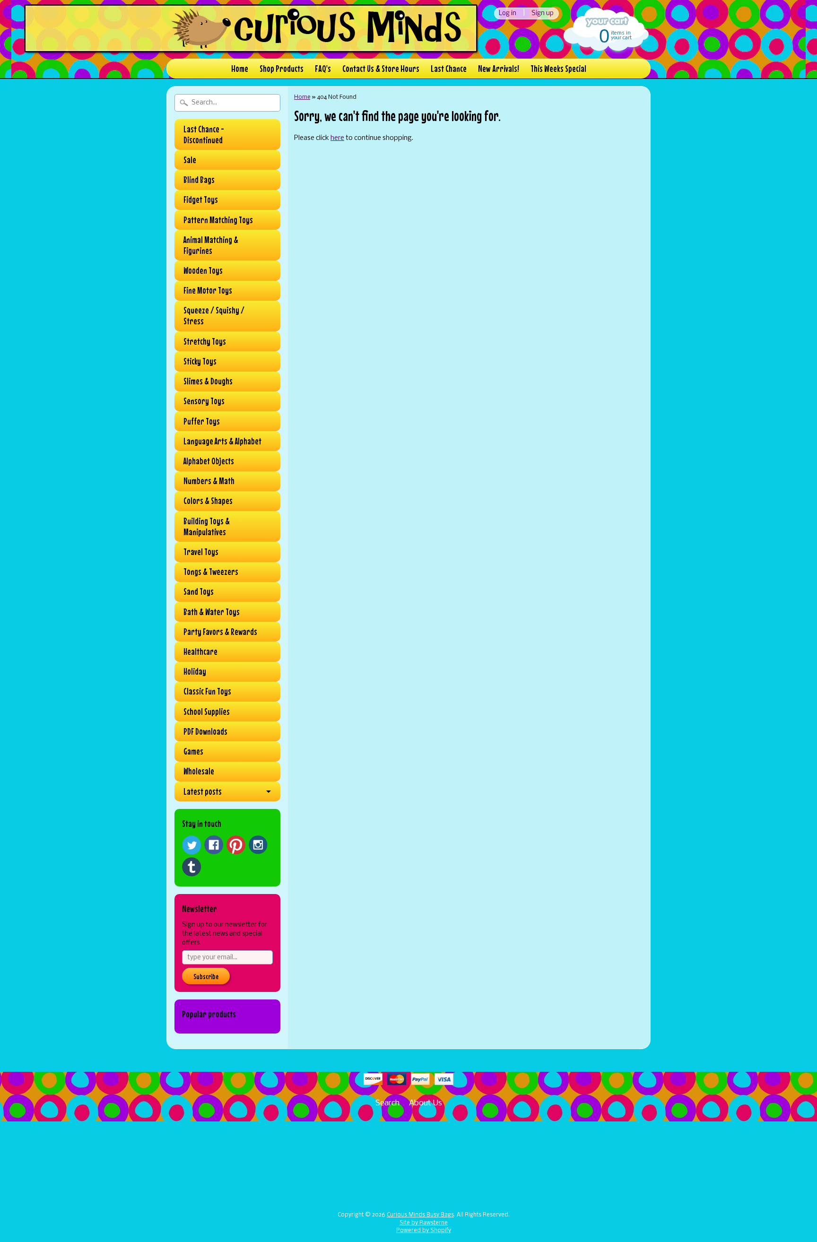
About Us (425, 1103)
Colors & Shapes (208, 500)
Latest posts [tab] (202, 791)
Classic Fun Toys (207, 691)
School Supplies (206, 711)
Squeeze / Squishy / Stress (213, 315)
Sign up (542, 13)
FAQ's (323, 68)
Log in (507, 13)
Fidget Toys (200, 199)
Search (387, 1103)
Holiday (194, 671)
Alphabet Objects (208, 461)
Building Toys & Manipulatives (206, 526)
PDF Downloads (205, 731)
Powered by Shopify (423, 1230)
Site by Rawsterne (424, 1223)
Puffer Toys (201, 421)
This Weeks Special (558, 68)
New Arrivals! (498, 68)
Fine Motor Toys (207, 290)
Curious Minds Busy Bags (420, 1215)
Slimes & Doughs (208, 381)
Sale (189, 160)
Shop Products (282, 68)
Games (193, 751)
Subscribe (205, 976)
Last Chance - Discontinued (203, 134)
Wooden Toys (203, 270)
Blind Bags (199, 179)
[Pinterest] (235, 844)
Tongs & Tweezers (210, 571)
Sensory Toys (204, 401)
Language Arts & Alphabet (222, 441)
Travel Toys (200, 552)
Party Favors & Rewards (220, 631)
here (337, 138)
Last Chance (449, 68)
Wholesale (198, 771)
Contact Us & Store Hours (380, 68)
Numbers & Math (209, 481)
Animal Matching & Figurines (210, 245)
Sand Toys (198, 591)
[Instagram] (258, 844)
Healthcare (200, 651)
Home (239, 68)
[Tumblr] (191, 867)
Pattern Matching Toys (218, 220)
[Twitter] (191, 845)
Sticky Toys (200, 361)
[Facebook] (213, 844)
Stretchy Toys (204, 341)
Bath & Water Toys (211, 612)
